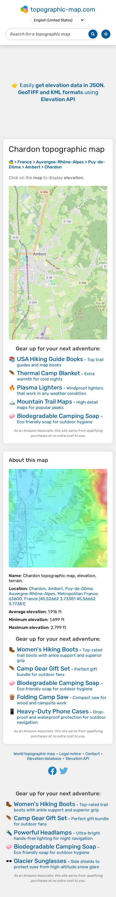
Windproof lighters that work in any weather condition (60, 391)
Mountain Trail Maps (44, 401)
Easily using (61, 92)
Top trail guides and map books (60, 362)
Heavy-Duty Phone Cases (53, 711)
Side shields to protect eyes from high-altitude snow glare (57, 864)
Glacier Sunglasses (40, 860)
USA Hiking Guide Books (50, 358)
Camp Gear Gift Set (43, 668)
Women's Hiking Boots (47, 649)
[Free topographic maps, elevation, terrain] (11, 161)
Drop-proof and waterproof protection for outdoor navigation (61, 717)
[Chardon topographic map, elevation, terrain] (58, 518)
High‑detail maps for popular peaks (57, 405)
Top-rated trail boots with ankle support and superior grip (59, 655)
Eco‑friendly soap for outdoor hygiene (54, 421)
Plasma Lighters (39, 387)
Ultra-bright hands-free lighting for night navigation (57, 836)
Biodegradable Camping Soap (58, 415)
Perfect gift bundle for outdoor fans (57, 672)
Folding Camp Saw (42, 696)
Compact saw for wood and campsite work (61, 700)
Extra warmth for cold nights (56, 376)
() (54, 596)
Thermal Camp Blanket (48, 373)
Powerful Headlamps (43, 832)
